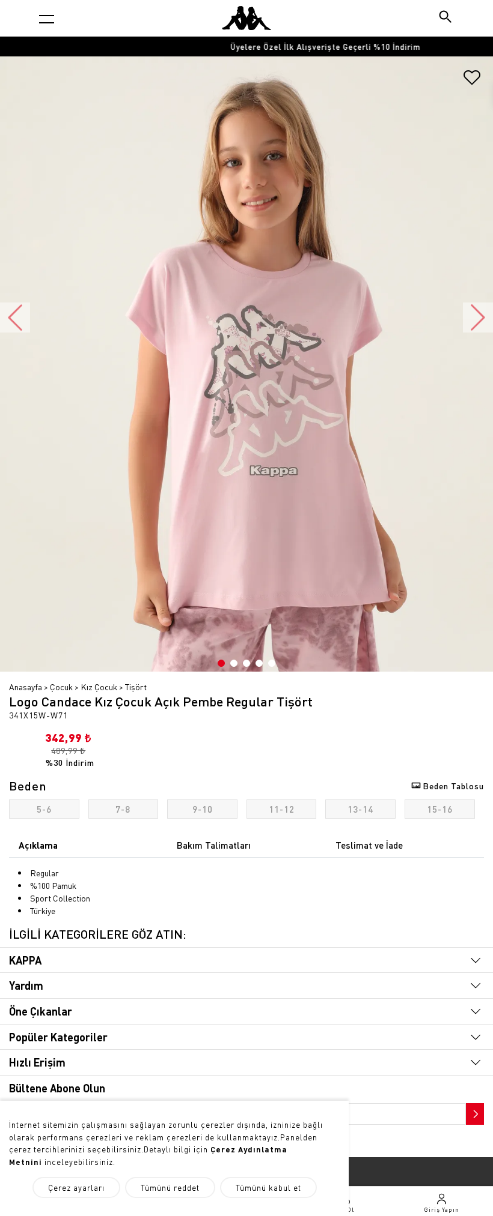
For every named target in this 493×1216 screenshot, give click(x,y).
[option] (246, 46)
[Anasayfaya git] (246, 18)
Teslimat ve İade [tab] (369, 845)
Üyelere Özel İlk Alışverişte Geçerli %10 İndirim (246, 46)
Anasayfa (25, 686)
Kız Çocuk (99, 686)
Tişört (136, 686)
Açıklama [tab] (38, 845)
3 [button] (246, 663)
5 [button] (271, 663)
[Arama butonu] (446, 17)
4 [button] (259, 663)
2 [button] (233, 663)
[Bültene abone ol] (474, 1111)
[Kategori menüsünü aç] (46, 18)
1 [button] (221, 663)
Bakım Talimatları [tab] (214, 845)
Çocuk (61, 686)
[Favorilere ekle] (472, 81)
